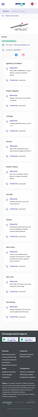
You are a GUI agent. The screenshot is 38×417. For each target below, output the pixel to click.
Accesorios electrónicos (9, 41)
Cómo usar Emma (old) (9, 357)
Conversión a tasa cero (9, 360)
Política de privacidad (26, 374)
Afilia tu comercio (25, 356)
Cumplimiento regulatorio (28, 377)
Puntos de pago (7, 374)
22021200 (17, 50)
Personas (6, 11)
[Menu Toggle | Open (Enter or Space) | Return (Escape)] (3, 4)
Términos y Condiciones (27, 372)
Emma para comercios (26, 354)
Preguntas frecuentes (9, 372)
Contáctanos (6, 377)
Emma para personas (8, 354)
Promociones (6, 362)
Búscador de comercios (9, 365)
